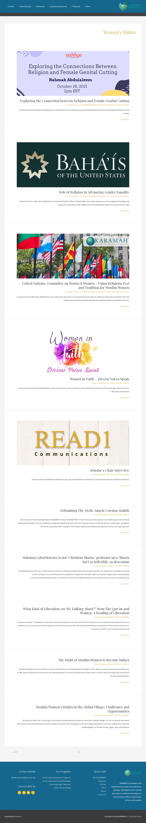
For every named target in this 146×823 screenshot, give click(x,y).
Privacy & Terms (135, 816)
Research (112, 514)
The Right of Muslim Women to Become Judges (93, 660)
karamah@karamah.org (26, 777)
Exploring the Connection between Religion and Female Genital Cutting (74, 100)
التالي (14, 752)
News (104, 788)
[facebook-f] (33, 792)
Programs (102, 781)
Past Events (111, 105)
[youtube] (24, 792)
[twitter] (29, 792)
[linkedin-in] (20, 792)
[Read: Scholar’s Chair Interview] (73, 443)
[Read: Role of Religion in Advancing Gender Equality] (73, 164)
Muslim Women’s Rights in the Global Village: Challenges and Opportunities (82, 709)
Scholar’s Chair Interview (109, 470)
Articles (103, 784)
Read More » (124, 119)
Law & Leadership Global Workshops (57, 781)
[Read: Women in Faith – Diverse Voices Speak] (73, 351)
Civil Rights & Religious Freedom (93, 105)
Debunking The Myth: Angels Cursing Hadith (94, 510)
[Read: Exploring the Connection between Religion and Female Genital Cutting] (73, 73)
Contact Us (101, 794)
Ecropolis (17, 816)
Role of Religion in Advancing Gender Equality (94, 192)
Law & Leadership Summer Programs (56, 777)
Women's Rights (122, 105)
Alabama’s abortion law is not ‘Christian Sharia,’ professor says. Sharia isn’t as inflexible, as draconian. (75, 559)
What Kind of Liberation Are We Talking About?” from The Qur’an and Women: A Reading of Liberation (76, 610)
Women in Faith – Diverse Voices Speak (99, 379)
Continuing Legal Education (60, 784)
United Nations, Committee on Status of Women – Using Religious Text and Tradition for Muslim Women (75, 285)
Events (103, 791)
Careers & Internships (62, 788)
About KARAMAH (99, 777)
